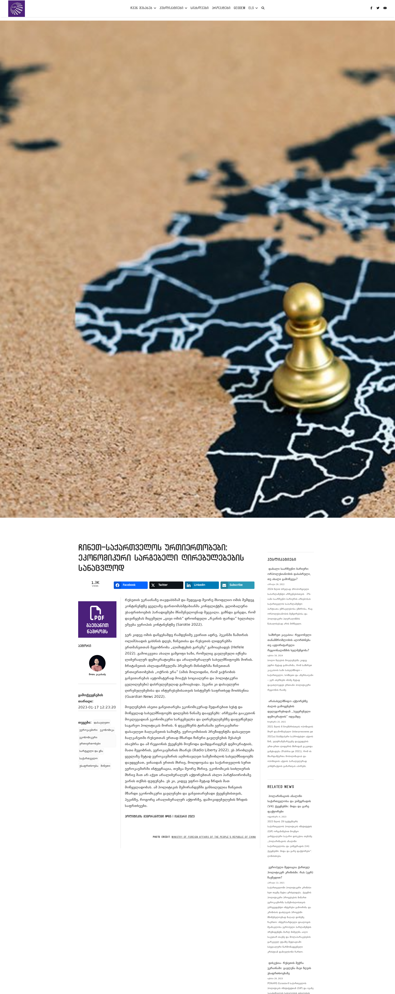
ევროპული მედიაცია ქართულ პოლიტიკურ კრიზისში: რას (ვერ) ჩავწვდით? (290, 872)
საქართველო (88, 759)
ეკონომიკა (107, 730)
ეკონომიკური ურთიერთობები (90, 741)
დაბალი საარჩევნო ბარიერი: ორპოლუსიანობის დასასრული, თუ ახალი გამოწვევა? (289, 574)
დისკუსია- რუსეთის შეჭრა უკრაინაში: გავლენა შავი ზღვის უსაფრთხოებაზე (289, 968)
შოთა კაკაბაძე (97, 674)
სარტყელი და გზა (91, 751)
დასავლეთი (102, 723)
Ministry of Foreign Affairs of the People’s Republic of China (214, 837)
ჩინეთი (105, 766)
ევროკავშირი (88, 730)
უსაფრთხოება (88, 766)
